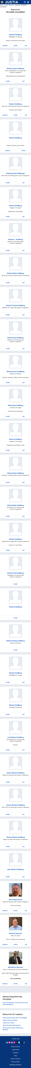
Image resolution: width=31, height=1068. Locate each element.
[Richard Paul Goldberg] (15, 563)
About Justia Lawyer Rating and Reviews (13, 1029)
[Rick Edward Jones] (15, 890)
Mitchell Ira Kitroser (15, 967)
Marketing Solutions (15, 1064)
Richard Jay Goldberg (15, 405)
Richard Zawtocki (15, 933)
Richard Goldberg (15, 35)
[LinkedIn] (7, 1042)
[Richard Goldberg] (15, 25)
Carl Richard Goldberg (15, 737)
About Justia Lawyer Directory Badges (15, 1018)
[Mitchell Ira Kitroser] (15, 957)
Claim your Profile (8, 1023)
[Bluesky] (19, 1042)
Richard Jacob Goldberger (15, 173)
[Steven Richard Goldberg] (15, 795)
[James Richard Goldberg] (15, 763)
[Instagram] (14, 1042)
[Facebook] (12, 1042)
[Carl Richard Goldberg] (15, 727)
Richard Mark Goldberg (15, 273)
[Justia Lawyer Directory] (24, 1042)
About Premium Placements (12, 1025)
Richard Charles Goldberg (15, 305)
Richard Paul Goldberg (15, 573)
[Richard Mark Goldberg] (15, 263)
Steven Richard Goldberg (15, 805)
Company (15, 1052)
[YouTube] (9, 1042)
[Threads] (17, 1042)
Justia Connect (15, 1046)
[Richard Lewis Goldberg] (15, 58)
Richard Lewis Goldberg (15, 68)
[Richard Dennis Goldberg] (15, 631)
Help (15, 1055)
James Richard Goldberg (15, 773)
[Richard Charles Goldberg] (15, 295)
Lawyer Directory (9, 5)
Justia (1, 5)
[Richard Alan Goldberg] (15, 463)
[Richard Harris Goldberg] (15, 361)
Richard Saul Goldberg (15, 338)
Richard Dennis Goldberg (15, 641)
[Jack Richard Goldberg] (15, 859)
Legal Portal (15, 1049)
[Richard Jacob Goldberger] (15, 163)
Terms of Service (15, 1058)
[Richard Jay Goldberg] (15, 395)
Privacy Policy (15, 1061)
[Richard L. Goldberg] (15, 229)
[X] (21, 1042)
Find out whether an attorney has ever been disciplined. (15, 1003)
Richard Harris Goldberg (15, 371)
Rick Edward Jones (15, 900)
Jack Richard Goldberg (15, 869)
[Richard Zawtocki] (15, 923)
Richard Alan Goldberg (15, 473)
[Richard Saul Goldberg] (15, 328)
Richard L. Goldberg (15, 239)
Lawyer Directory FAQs (10, 1020)
